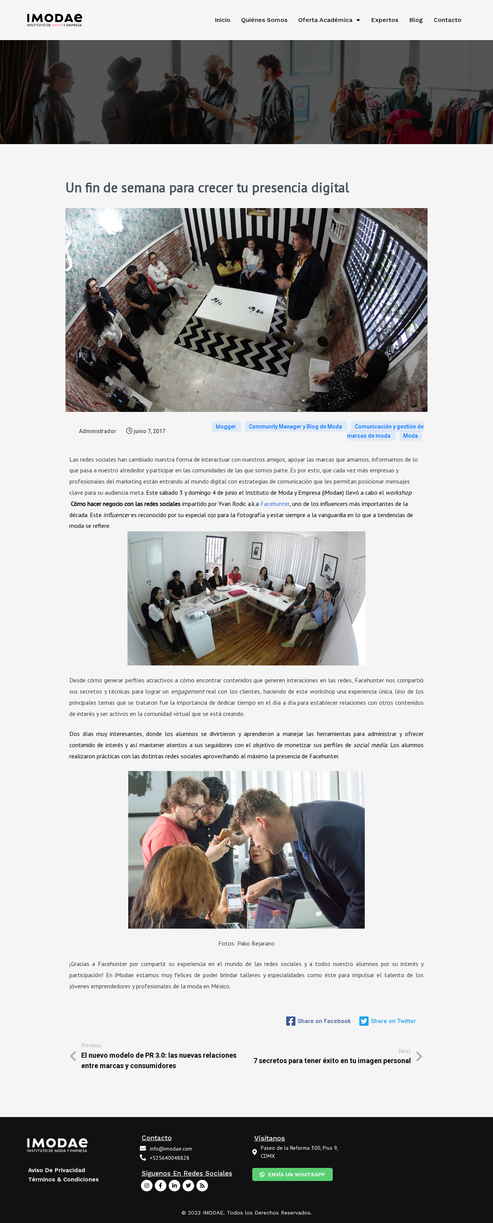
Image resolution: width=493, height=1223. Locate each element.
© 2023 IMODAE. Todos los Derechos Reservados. (246, 1213)
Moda (410, 436)
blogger (226, 426)
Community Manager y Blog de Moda (296, 426)
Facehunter (274, 503)
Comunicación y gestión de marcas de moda (385, 431)
